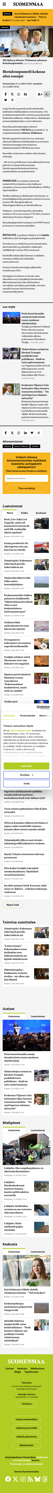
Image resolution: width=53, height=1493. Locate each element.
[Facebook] (9, 1480)
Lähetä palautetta (26, 1436)
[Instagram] (23, 1480)
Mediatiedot (26, 1445)
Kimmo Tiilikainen (21, 446)
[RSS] (31, 1480)
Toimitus (27, 1403)
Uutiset (7, 536)
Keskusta (7, 14)
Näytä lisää (12, 904)
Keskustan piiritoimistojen (30, 1459)
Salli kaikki (26, 766)
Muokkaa (24, 774)
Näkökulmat (37, 1368)
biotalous (7, 446)
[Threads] (45, 1481)
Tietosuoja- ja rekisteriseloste (26, 1463)
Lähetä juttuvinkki (26, 1427)
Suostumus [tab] (9, 715)
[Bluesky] (38, 1481)
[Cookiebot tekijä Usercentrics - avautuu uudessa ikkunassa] (37, 707)
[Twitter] (16, 1481)
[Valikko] (4, 4)
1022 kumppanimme (20, 730)
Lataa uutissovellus (26, 1419)
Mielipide (8, 1175)
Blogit (18, 1371)
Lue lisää (32, 20)
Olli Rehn (35, 446)
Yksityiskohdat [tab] (27, 715)
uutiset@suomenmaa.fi (26, 1389)
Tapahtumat (31, 1371)
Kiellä (26, 783)
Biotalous (4, 27)
